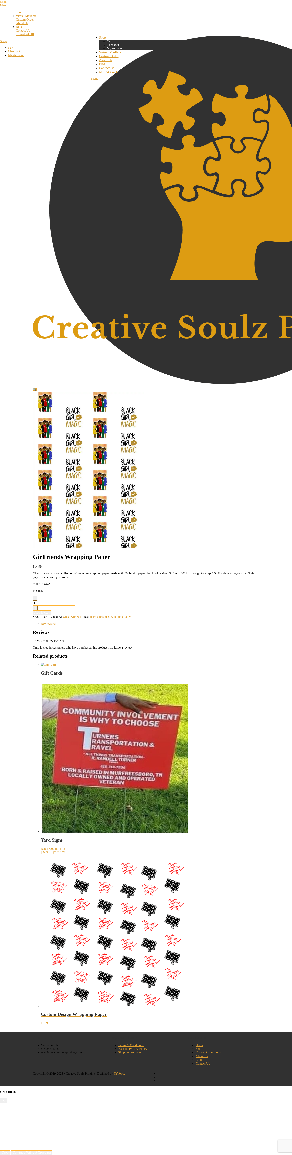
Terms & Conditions (131, 1045)
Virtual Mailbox (26, 15)
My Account (16, 55)
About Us (22, 23)
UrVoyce (119, 1073)
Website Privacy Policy (132, 1048)
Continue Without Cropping (32, 1152)
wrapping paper (121, 616)
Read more (47, 681)
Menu (94, 78)
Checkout (14, 51)
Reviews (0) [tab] (48, 623)
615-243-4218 (25, 34)
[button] (35, 389)
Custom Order (25, 19)
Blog (19, 26)
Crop (5, 1152)
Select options (49, 856)
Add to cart (41, 612)
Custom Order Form (208, 1052)
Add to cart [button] (48, 1026)
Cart (10, 47)
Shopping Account (130, 1052)
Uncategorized (72, 616)
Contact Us (23, 30)
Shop (19, 12)
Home (199, 1045)
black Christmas (99, 616)
